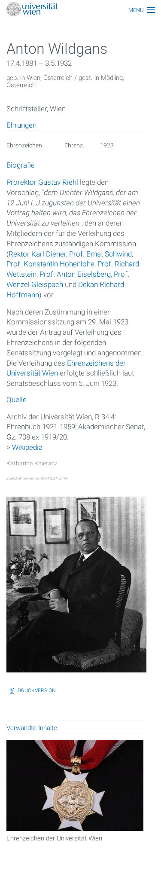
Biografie (20, 165)
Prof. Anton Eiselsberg (75, 274)
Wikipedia (27, 447)
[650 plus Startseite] (80, 10)
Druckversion (37, 690)
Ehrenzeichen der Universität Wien (54, 838)
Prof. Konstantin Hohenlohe (50, 264)
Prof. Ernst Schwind (100, 254)
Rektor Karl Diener (37, 254)
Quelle (16, 400)
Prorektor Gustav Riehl (42, 182)
